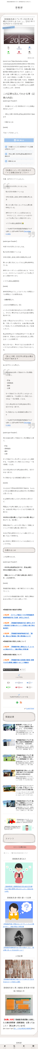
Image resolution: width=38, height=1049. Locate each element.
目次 (18, 140)
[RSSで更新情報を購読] (20, 702)
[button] (29, 52)
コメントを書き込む (20, 847)
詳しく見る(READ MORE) (22, 1028)
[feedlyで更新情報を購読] (17, 702)
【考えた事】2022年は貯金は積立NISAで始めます (18, 155)
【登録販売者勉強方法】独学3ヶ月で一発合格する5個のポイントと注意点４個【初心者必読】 (19, 625)
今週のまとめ (12, 161)
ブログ (23, 669)
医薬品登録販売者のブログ (11, 669)
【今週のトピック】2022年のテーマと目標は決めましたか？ (19, 148)
